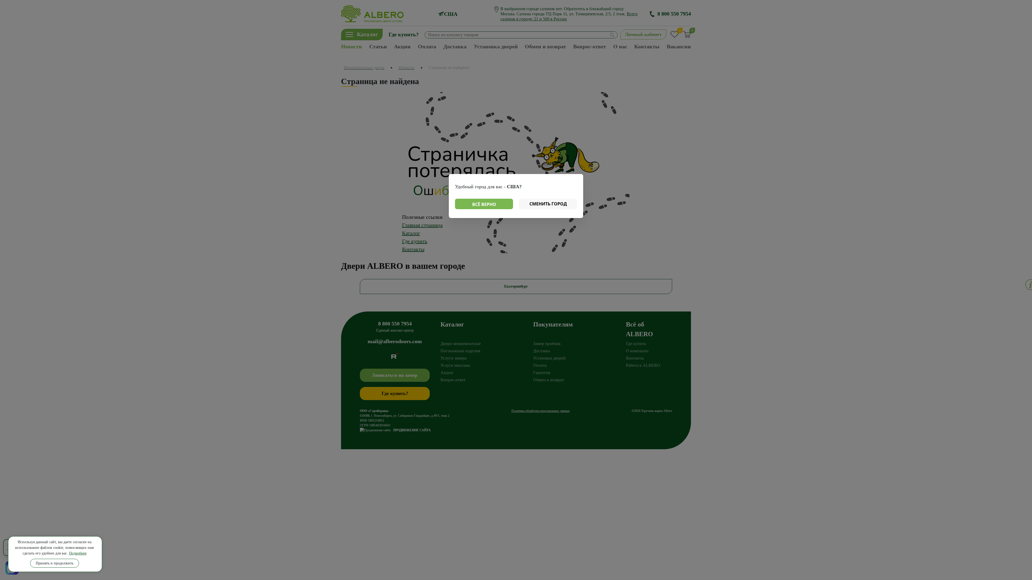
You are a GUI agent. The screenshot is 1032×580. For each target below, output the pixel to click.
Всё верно (484, 204)
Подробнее (78, 553)
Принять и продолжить (54, 563)
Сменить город (548, 204)
